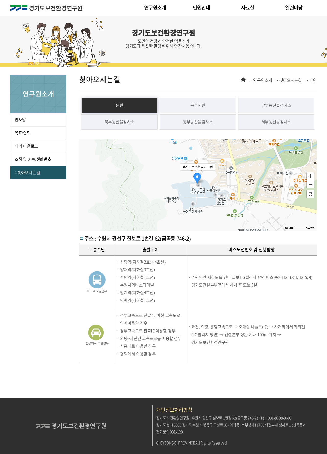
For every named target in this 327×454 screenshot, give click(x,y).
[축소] (310, 184)
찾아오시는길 (28, 173)
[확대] (310, 176)
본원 (313, 80)
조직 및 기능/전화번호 (33, 159)
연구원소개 (262, 80)
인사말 (20, 120)
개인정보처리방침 (174, 409)
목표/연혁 (23, 133)
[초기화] (310, 194)
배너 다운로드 (26, 146)
